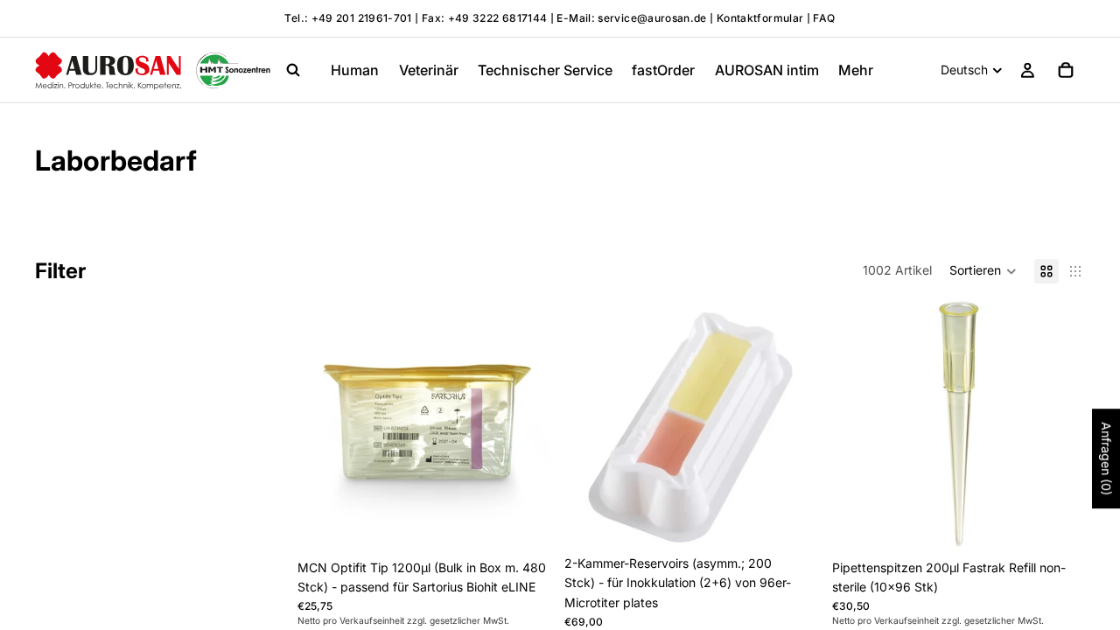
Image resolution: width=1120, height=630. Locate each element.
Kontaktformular (760, 17)
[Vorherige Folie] (590, 421)
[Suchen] (293, 70)
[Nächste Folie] (792, 421)
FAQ (824, 17)
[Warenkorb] (1065, 70)
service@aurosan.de (654, 17)
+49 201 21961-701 (362, 17)
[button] (983, 271)
